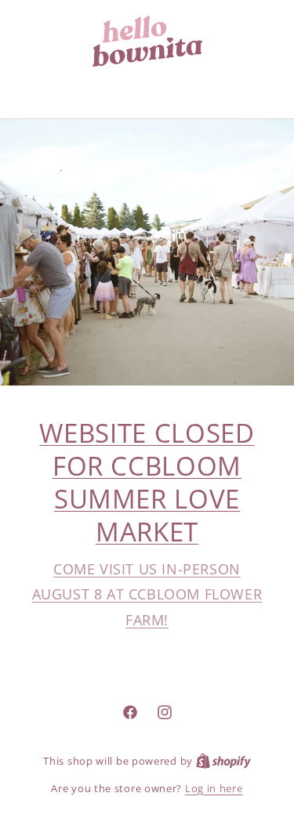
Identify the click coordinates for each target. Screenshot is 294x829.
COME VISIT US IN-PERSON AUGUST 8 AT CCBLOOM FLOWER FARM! (147, 594)
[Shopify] (223, 761)
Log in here (214, 788)
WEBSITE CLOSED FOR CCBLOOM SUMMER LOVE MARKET (146, 482)
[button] (147, 88)
